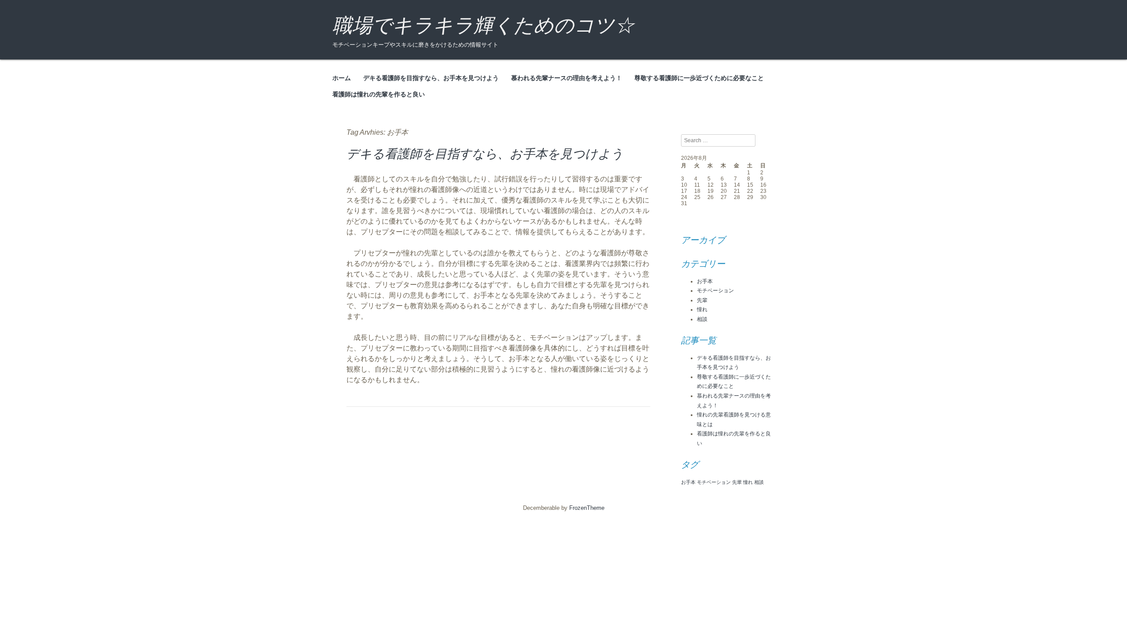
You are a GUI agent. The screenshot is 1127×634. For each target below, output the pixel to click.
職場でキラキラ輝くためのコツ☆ (483, 25)
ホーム (341, 77)
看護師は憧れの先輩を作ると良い (378, 94)
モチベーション (715, 291)
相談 (702, 319)
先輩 (702, 300)
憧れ (702, 309)
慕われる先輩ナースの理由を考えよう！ (566, 77)
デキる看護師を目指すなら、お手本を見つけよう (431, 77)
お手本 (705, 281)
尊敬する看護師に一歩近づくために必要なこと (699, 77)
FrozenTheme (586, 508)
